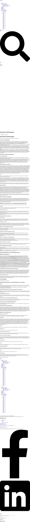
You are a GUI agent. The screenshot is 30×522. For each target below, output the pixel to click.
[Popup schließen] (0, 514)
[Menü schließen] (0, 358)
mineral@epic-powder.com (4, 427)
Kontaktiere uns (4, 420)
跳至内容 (1, 0)
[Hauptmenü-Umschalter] (1, 65)
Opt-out (5, 214)
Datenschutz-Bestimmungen (5, 422)
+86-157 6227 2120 (3, 426)
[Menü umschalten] (5, 10)
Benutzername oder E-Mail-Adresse (4, 515)
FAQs (2, 421)
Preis (0, 62)
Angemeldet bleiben (3, 518)
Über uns (3, 419)
